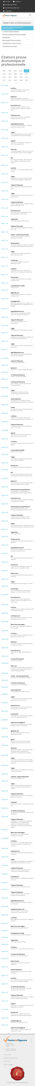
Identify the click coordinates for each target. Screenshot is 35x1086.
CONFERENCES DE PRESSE (9, 46)
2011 (4, 80)
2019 (15, 74)
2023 (21, 71)
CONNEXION (8, 11)
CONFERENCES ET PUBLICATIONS (11, 43)
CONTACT (18, 1)
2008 (21, 80)
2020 (10, 74)
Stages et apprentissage (10, 1058)
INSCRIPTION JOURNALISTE (12, 8)
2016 (4, 77)
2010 (10, 80)
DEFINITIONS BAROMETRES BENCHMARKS (14, 34)
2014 (15, 77)
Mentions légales (8, 1064)
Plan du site (7, 1061)
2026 (4, 71)
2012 (26, 77)
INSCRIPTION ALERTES (11, 4)
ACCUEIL (8, 1)
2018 (21, 74)
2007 (26, 80)
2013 (21, 77)
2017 (26, 74)
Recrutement (7, 1054)
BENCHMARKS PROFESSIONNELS (11, 40)
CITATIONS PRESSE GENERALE (10, 31)
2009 (15, 80)
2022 (26, 71)
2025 (9, 71)
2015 (10, 77)
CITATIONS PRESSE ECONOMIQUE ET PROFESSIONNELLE (12, 28)
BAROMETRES (6, 37)
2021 (4, 74)
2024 (15, 71)
